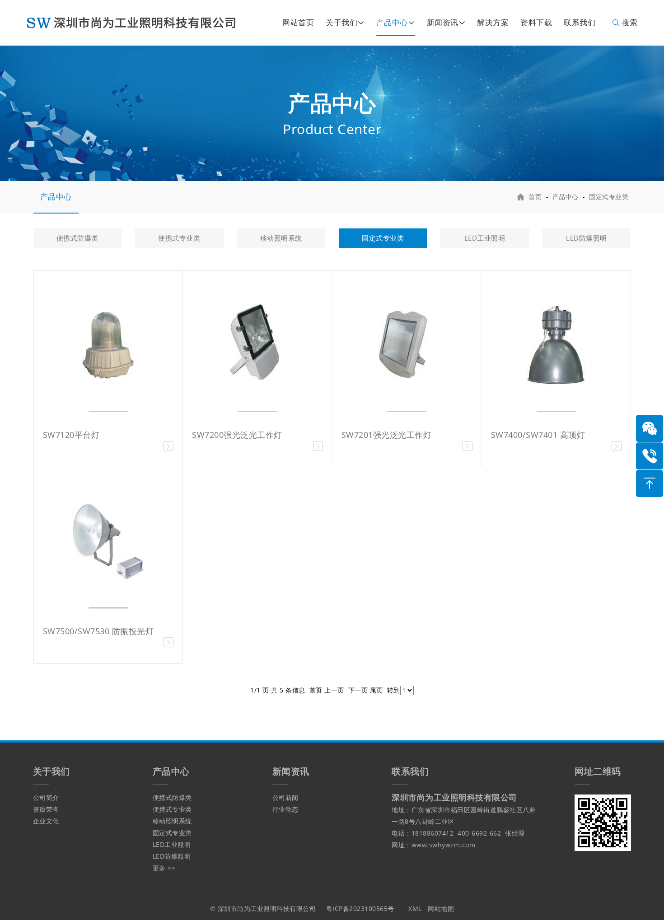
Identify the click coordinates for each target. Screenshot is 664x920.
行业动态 (285, 809)
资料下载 (536, 22)
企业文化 (46, 821)
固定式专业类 (608, 196)
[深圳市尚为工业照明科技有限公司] (137, 22)
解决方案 (493, 22)
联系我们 (579, 22)
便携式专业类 (179, 237)
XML (415, 908)
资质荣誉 (46, 809)
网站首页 (298, 22)
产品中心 (392, 22)
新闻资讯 (442, 22)
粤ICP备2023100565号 (360, 908)
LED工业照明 (484, 237)
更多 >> (164, 868)
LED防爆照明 (586, 237)
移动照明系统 (281, 237)
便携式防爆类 (77, 237)
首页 (535, 196)
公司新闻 (285, 797)
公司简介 (46, 797)
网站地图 (441, 908)
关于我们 (341, 22)
